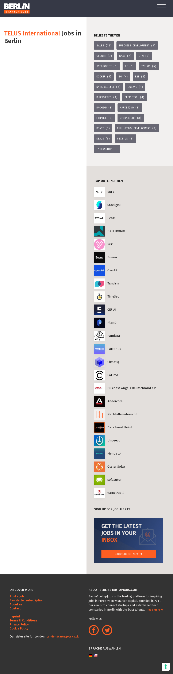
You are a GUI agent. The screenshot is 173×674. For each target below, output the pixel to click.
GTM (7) (144, 55)
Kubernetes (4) (107, 97)
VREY (111, 192)
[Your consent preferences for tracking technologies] (166, 667)
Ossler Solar (116, 466)
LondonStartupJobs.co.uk (62, 636)
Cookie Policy (19, 628)
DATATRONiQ (116, 231)
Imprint (15, 616)
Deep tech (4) (134, 97)
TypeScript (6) (107, 66)
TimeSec (113, 296)
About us (16, 604)
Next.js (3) (125, 138)
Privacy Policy (19, 624)
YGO (110, 244)
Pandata (113, 336)
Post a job (17, 596)
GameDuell (115, 493)
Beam (111, 218)
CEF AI (111, 309)
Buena (112, 257)
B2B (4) (140, 76)
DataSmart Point (119, 427)
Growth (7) (104, 55)
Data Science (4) (108, 86)
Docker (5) (103, 76)
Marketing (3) (130, 107)
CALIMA (112, 375)
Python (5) (148, 66)
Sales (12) (104, 45)
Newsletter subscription (26, 600)
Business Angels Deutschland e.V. (131, 388)
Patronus (114, 349)
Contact (15, 608)
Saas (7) (125, 55)
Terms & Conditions (23, 620)
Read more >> (155, 609)
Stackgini (113, 205)
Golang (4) (135, 86)
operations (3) (130, 117)
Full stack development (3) (137, 128)
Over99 (112, 270)
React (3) (103, 128)
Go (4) (123, 76)
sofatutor (114, 480)
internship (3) (107, 148)
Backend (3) (104, 107)
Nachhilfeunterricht (122, 414)
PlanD (111, 323)
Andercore (115, 401)
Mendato (114, 453)
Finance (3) (104, 117)
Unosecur (114, 440)
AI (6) (129, 66)
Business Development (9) (137, 45)
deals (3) (103, 138)
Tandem (113, 283)
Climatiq (113, 362)
